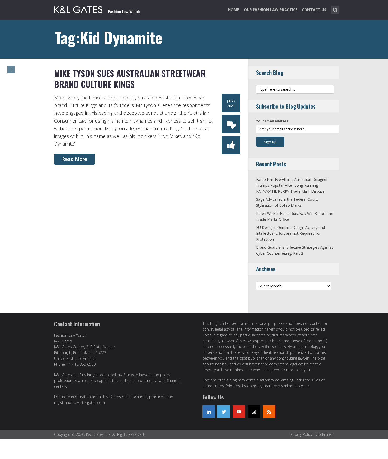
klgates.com (94, 402)
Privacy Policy (301, 434)
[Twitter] (223, 411)
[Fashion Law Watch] (97, 8)
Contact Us (314, 9)
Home (233, 9)
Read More (74, 159)
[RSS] (269, 411)
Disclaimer (324, 434)
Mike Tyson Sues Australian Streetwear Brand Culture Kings (130, 78)
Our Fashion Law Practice (270, 9)
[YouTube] (239, 411)
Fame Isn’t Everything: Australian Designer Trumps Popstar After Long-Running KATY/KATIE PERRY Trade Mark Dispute (292, 185)
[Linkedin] (208, 411)
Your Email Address (272, 121)
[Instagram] (254, 411)
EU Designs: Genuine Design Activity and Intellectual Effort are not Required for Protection (290, 233)
